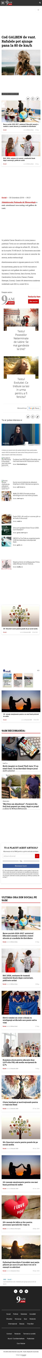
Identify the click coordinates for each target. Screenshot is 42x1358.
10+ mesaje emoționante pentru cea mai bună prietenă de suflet (20, 1183)
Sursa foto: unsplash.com (10, 94)
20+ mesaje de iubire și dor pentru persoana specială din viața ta (17, 1223)
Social (4, 130)
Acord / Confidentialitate (16, 1338)
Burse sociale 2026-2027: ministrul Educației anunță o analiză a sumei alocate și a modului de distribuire (18, 935)
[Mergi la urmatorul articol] (38, 10)
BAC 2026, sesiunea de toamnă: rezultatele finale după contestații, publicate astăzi (18, 978)
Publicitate (30, 1338)
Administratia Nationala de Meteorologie (19, 202)
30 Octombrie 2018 (16, 198)
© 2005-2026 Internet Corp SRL (13, 1351)
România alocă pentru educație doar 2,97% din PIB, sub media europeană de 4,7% (20, 1062)
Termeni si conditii (29, 1334)
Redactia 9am (34, 297)
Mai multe (33, 301)
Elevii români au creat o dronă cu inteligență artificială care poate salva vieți (20, 1020)
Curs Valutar (21, 1343)
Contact (9, 1334)
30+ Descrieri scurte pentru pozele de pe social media (20, 629)
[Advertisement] (18, 473)
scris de (28, 130)
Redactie (18, 1334)
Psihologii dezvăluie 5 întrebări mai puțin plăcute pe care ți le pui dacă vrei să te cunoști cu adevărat (21, 1264)
